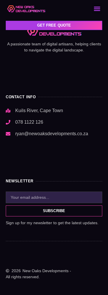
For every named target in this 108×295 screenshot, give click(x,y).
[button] (97, 8)
